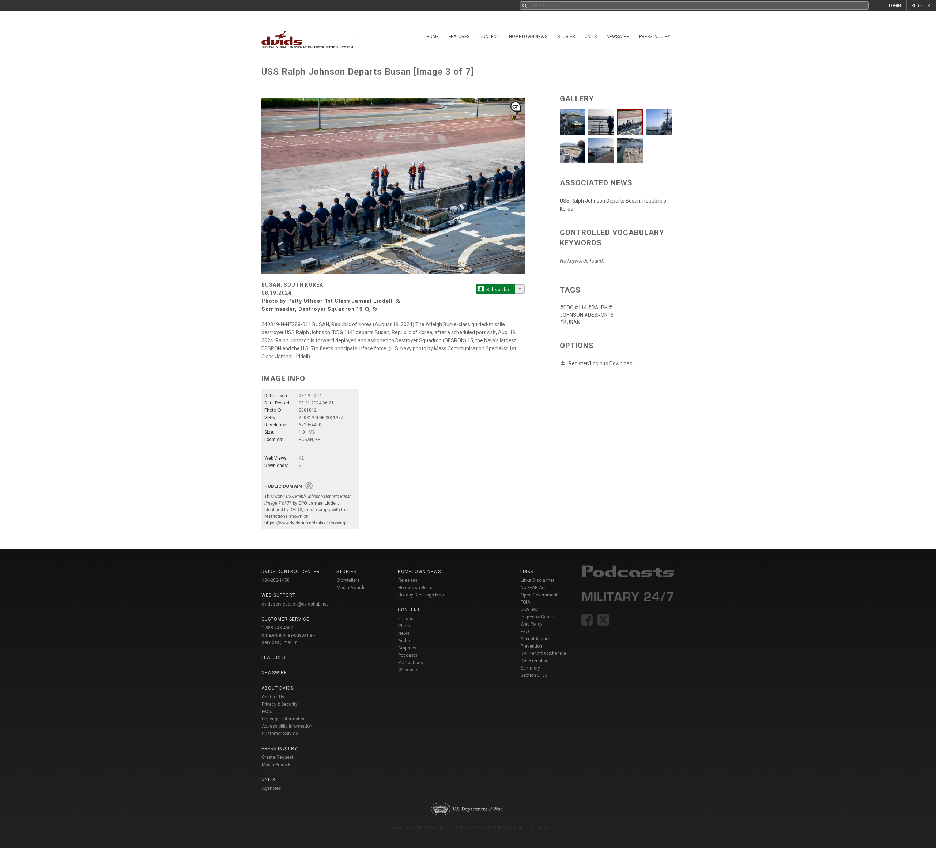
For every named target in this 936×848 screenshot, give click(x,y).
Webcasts (408, 669)
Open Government (539, 595)
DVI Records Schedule (543, 653)
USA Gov (529, 609)
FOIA (525, 602)
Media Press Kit (277, 764)
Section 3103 (534, 675)
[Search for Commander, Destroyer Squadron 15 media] (367, 309)
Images (406, 618)
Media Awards (351, 587)
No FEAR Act (533, 587)
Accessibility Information (287, 726)
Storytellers (348, 580)
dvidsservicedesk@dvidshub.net (295, 604)
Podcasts (408, 655)
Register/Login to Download (601, 363)
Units (591, 36)
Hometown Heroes (417, 587)
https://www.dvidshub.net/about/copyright (306, 522)
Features (459, 36)
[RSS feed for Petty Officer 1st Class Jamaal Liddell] (399, 301)
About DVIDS (277, 688)
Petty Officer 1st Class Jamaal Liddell (340, 301)
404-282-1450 (276, 580)
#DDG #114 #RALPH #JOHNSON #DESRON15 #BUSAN (587, 315)
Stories (566, 36)
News (404, 633)
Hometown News (528, 36)
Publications (410, 662)
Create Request (278, 757)
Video (404, 626)
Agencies (271, 788)
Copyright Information (284, 718)
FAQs (267, 711)
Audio (404, 640)
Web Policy (532, 624)
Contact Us (273, 697)
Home (432, 36)
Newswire (618, 36)
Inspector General (539, 616)
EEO (525, 631)
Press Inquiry (654, 36)
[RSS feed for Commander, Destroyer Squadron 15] (375, 309)
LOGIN (895, 5)
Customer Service (280, 733)
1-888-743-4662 (277, 627)
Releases (408, 580)
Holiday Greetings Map (421, 595)
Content (489, 36)
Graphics (407, 648)
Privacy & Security (280, 704)
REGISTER (921, 5)
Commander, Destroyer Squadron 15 (312, 309)
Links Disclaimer (537, 580)
